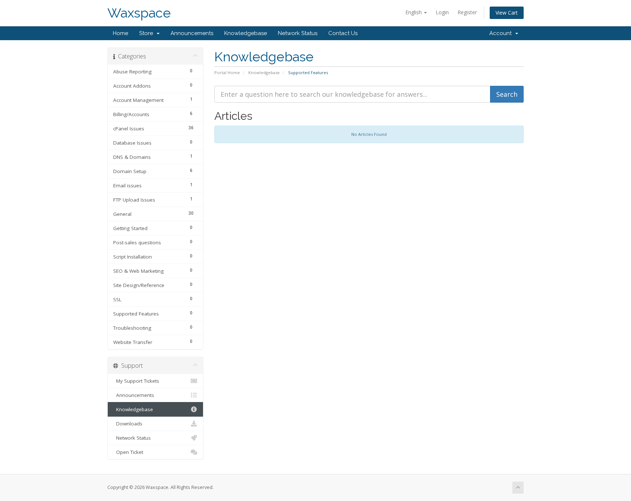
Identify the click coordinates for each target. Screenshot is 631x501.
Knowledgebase (245, 33)
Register (467, 12)
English (414, 12)
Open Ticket (128, 452)
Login (442, 12)
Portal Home (227, 72)
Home (120, 33)
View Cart (507, 12)
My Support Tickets (136, 381)
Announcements (192, 33)
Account (502, 33)
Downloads (127, 423)
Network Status (297, 33)
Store (147, 33)
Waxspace (139, 13)
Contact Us (342, 33)
